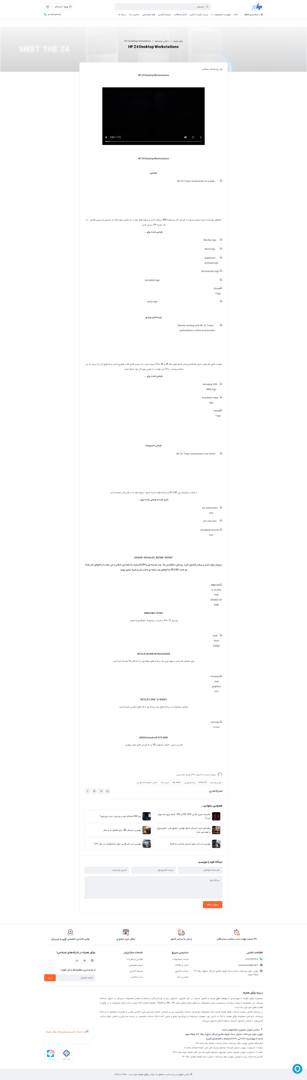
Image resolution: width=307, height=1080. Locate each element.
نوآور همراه (178, 41)
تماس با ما (183, 977)
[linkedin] (77, 960)
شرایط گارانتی (136, 971)
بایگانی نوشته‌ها (162, 41)
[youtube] (84, 960)
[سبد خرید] (47, 6)
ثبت (50, 977)
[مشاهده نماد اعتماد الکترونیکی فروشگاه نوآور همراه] (66, 1037)
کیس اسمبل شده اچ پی (147, 782)
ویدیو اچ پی (189, 782)
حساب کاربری (182, 971)
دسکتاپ (205, 69)
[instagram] (92, 960)
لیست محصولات (180, 959)
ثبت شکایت (136, 977)
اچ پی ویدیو (215, 782)
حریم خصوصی (136, 965)
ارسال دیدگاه (213, 904)
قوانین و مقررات (135, 959)
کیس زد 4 (165, 782)
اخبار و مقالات (182, 965)
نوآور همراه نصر (141, 1074)
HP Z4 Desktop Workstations (137, 41)
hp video (177, 782)
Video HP (202, 782)
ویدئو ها (214, 69)
